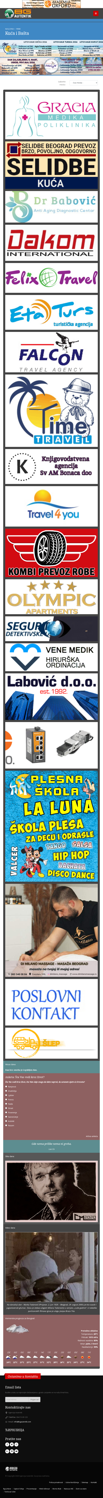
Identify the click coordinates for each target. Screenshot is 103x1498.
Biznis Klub (57, 1489)
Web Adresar (44, 1489)
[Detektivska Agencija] (51, 629)
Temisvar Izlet (9, 1492)
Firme (18, 29)
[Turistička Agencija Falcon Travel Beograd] (51, 66)
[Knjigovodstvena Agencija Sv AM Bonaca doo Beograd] (51, 467)
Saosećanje (13, 1117)
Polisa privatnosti (56, 1482)
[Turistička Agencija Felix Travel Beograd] (51, 278)
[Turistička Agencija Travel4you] (51, 507)
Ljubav (11, 1095)
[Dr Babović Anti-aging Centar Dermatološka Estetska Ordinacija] (51, 207)
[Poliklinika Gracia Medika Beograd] (51, 116)
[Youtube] (16, 1451)
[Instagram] (16, 1444)
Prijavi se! (34, 1399)
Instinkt (11, 1121)
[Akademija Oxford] (51, 4)
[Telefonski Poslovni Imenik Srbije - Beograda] (51, 1003)
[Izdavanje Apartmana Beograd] (51, 597)
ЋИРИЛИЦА (14, 1430)
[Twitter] (12, 1444)
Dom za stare (81, 1489)
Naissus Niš (68, 1489)
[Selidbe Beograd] (51, 166)
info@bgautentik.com (22, 1422)
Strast (10, 1108)
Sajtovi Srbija (19, 1489)
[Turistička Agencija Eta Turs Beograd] (51, 313)
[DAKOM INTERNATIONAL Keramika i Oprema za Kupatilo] (51, 243)
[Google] (7, 1451)
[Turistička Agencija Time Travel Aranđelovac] (51, 411)
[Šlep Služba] (51, 1044)
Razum (11, 1125)
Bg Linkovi (7, 1489)
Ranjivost (12, 1086)
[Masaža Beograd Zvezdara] (51, 931)
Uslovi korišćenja (72, 1482)
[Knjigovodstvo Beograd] (51, 697)
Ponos (11, 1099)
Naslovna (9, 29)
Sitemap (85, 1482)
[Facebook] (7, 1444)
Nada (10, 1104)
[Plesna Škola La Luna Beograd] (51, 827)
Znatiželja (12, 1091)
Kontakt (94, 1482)
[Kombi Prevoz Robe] (51, 553)
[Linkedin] (12, 1451)
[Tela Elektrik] (51, 746)
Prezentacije (32, 1489)
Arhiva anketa (92, 1136)
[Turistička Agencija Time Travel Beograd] (51, 48)
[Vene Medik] (51, 658)
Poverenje (12, 1112)
